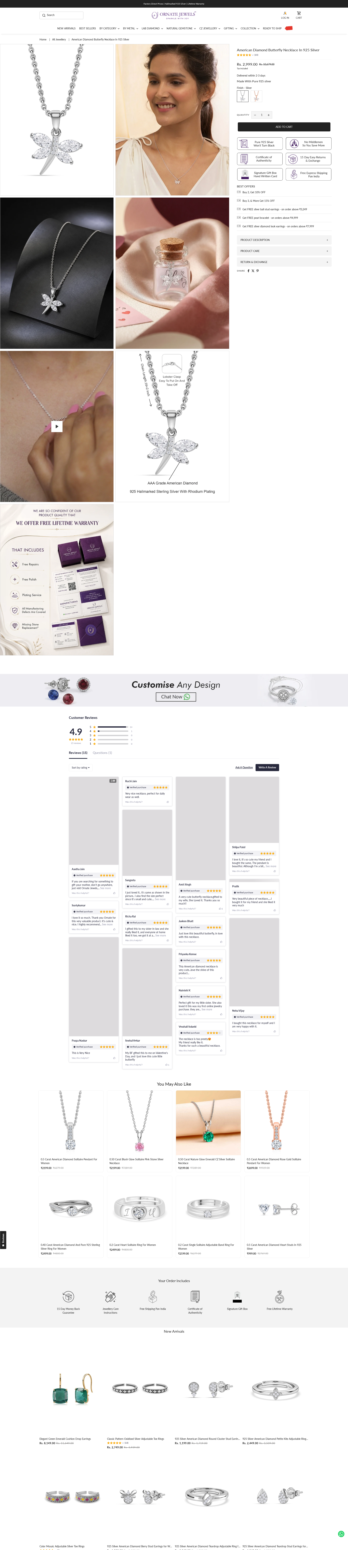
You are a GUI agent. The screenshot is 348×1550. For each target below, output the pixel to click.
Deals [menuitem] (288, 28)
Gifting (229, 28)
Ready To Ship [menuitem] (272, 28)
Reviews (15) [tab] (78, 753)
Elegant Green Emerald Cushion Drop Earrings (65, 1456)
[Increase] (268, 114)
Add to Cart (284, 126)
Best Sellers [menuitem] (87, 28)
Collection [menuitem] (249, 28)
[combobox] (80, 767)
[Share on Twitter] (253, 270)
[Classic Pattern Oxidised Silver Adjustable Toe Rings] (140, 1406)
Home (43, 39)
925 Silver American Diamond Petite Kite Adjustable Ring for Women (275, 1456)
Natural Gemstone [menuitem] (180, 28)
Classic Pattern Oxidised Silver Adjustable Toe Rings (135, 1456)
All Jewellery (59, 39)
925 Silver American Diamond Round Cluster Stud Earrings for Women (208, 1456)
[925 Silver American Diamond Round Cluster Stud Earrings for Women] (208, 1406)
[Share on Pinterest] (257, 270)
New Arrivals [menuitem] (66, 28)
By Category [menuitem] (108, 28)
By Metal (129, 28)
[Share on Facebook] (248, 270)
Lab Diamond (151, 28)
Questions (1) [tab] (102, 753)
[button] (247, 55)
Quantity (243, 114)
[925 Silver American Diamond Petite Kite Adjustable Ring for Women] (275, 1406)
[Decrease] (255, 114)
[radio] (242, 96)
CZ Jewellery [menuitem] (208, 28)
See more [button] (105, 888)
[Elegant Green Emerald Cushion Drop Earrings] (72, 1406)
